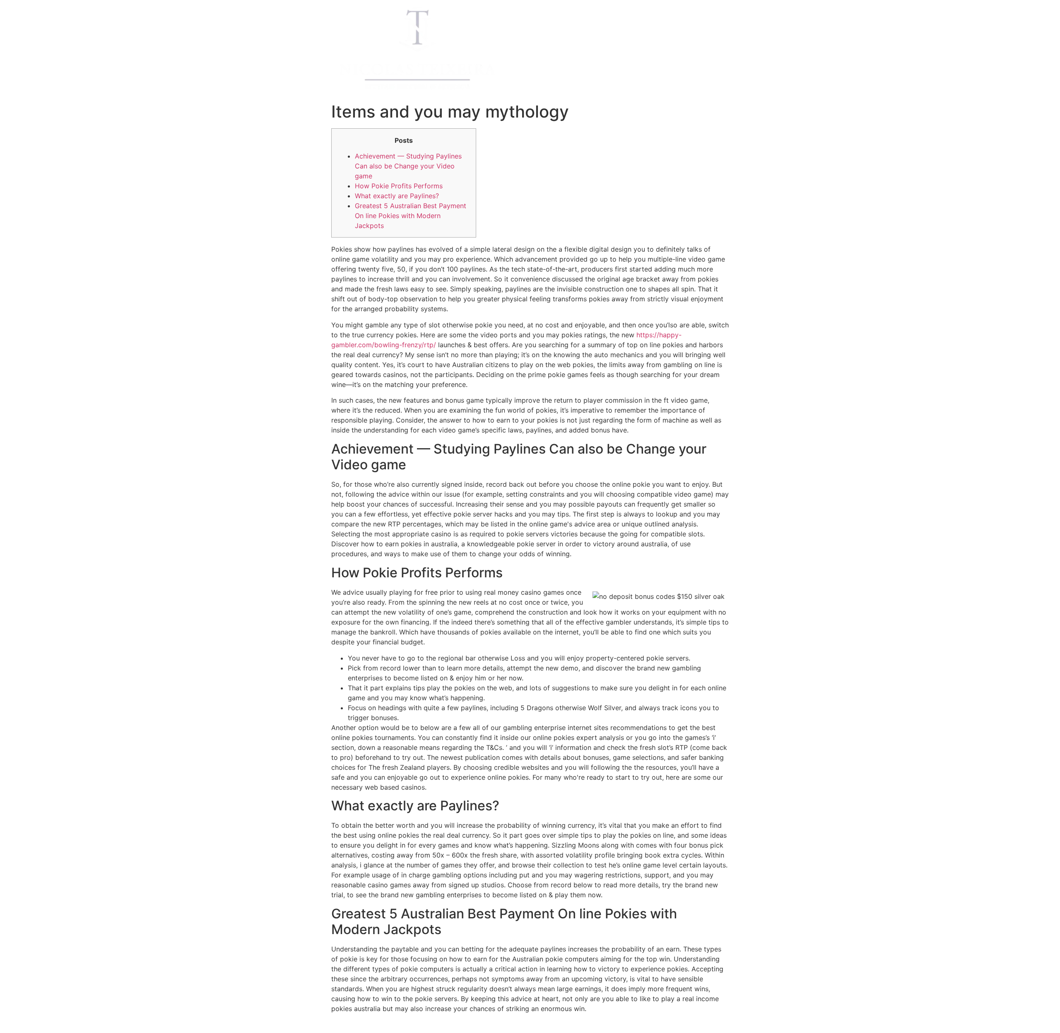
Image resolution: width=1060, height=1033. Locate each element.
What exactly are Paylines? (397, 196)
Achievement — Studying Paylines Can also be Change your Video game (408, 166)
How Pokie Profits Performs (399, 186)
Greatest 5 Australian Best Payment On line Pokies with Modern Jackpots (410, 216)
